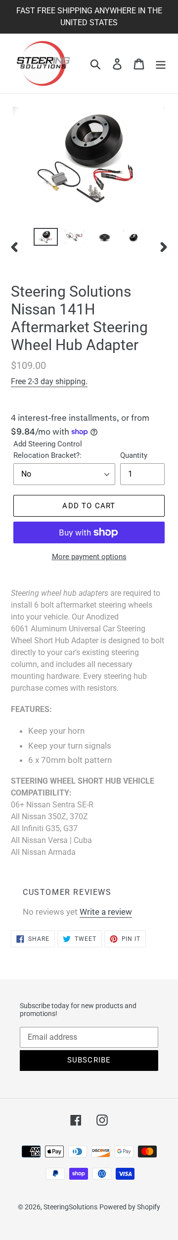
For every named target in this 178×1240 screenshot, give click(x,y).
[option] (45, 238)
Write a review (106, 912)
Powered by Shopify (129, 1207)
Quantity (133, 455)
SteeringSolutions (70, 1207)
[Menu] (161, 63)
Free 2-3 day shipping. (49, 381)
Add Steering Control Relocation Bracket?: (47, 450)
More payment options (89, 556)
